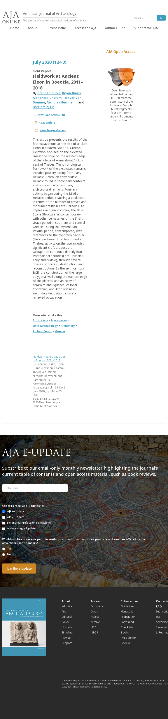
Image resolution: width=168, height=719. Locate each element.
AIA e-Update (15, 517)
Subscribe (97, 606)
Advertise (162, 622)
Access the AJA (85, 28)
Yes (9, 548)
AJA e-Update (15, 511)
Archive (95, 622)
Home (14, 28)
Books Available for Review (128, 638)
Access (96, 601)
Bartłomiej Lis (43, 107)
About (32, 28)
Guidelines (127, 606)
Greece (60, 331)
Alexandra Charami (48, 98)
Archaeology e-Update (21, 528)
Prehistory (68, 326)
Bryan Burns (71, 93)
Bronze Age (40, 320)
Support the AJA (146, 28)
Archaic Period (42, 331)
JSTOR (94, 632)
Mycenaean (59, 320)
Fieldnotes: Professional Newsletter (29, 523)
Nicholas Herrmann (62, 102)
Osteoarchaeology (45, 326)
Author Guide (115, 28)
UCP (93, 627)
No (9, 554)
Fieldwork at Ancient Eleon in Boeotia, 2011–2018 (49, 358)
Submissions (129, 601)
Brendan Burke (48, 93)
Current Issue (56, 28)
